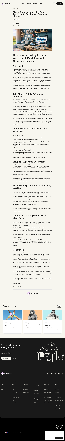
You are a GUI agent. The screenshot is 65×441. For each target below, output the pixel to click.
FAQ (13, 389)
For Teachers (36, 385)
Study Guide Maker (48, 392)
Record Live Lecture (59, 400)
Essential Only (49, 438)
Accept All (59, 438)
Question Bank (25, 389)
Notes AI (56, 384)
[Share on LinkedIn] (14, 26)
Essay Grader (57, 402)
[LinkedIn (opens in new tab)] (55, 373)
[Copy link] (21, 26)
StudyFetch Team (17, 19)
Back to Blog (16, 8)
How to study (46, 389)
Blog (13, 386)
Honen (35, 402)
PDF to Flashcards (47, 394)
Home (2, 384)
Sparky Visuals (58, 397)
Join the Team (15, 402)
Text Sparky (57, 394)
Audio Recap (57, 405)
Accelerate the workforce (36, 399)
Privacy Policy (14, 392)
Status (13, 400)
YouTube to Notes (47, 397)
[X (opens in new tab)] (51, 373)
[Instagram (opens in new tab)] (48, 373)
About (40, 3)
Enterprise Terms (15, 397)
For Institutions (36, 387)
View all (59, 306)
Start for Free (59, 3)
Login (54, 3)
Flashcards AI (57, 386)
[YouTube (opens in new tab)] (59, 373)
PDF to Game (57, 410)
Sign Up (2, 389)
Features (22, 3)
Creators (24, 394)
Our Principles (36, 393)
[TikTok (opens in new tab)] (63, 373)
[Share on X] (16, 26)
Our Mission (36, 390)
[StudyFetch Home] (6, 4)
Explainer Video (58, 408)
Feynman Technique (48, 402)
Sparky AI (57, 392)
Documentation (26, 392)
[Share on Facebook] (18, 26)
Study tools (46, 384)
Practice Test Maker (48, 400)
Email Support (25, 384)
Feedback (24, 386)
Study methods (47, 386)
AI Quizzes (57, 389)
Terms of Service (15, 394)
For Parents (36, 395)
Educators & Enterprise (32, 3)
